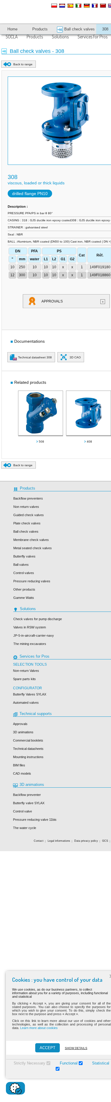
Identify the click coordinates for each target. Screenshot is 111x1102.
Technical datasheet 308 (35, 357)
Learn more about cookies (39, 1028)
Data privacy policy (86, 840)
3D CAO (75, 357)
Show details (76, 1048)
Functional (69, 1063)
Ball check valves (79, 29)
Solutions (60, 37)
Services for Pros (92, 37)
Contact (39, 840)
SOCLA (12, 37)
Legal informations (59, 840)
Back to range (23, 64)
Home (12, 29)
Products (35, 37)
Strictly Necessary (29, 1063)
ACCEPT (47, 1048)
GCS (105, 840)
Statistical (100, 1063)
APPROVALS (72, 301)
